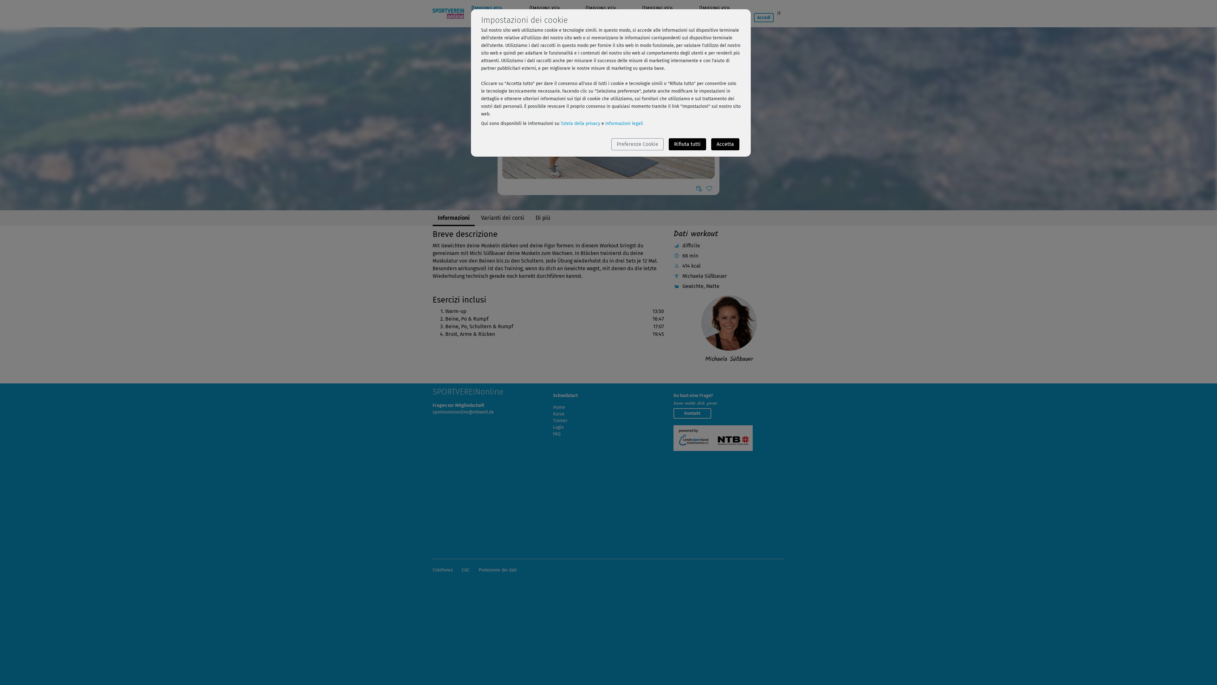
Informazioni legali (624, 123)
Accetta (725, 144)
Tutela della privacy (580, 123)
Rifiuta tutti (687, 144)
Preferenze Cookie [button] (637, 144)
